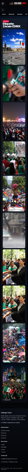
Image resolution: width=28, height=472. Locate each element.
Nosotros (3, 433)
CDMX (3, 444)
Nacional (11, 14)
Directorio (4, 435)
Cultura (3, 449)
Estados (19, 14)
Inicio (4, 14)
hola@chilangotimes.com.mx (9, 458)
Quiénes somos (5, 430)
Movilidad (3, 447)
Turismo (3, 452)
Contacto (3, 438)
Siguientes (7, 400)
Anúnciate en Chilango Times (9, 462)
